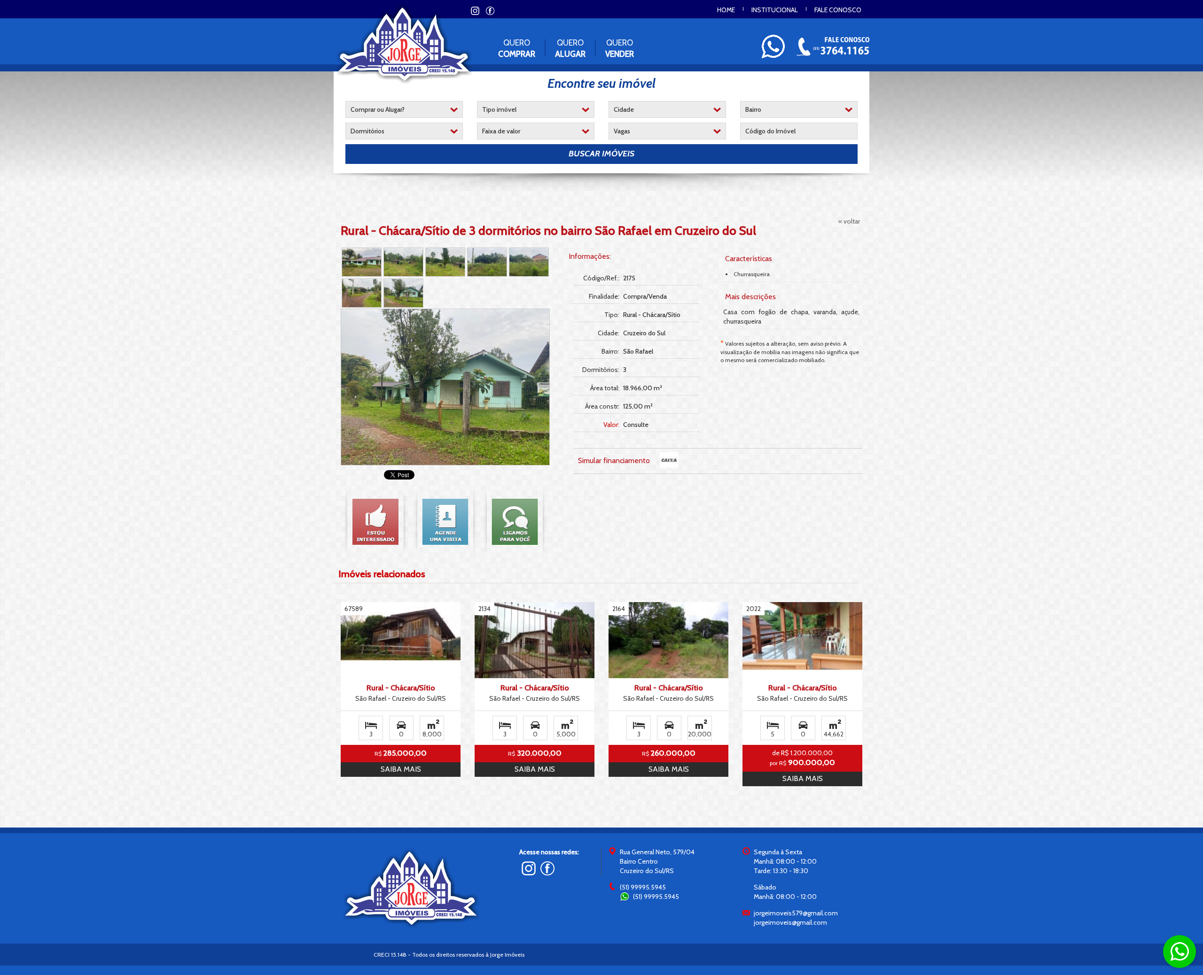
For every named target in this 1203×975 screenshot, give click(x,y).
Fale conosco (837, 10)
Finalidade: (604, 296)
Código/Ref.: (601, 278)
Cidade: (608, 333)
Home (726, 10)
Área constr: (602, 406)
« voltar (849, 221)
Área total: (604, 388)
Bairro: (610, 351)
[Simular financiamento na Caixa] (669, 460)
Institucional (774, 10)
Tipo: (611, 314)
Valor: (611, 424)
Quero (516, 48)
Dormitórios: (600, 369)
